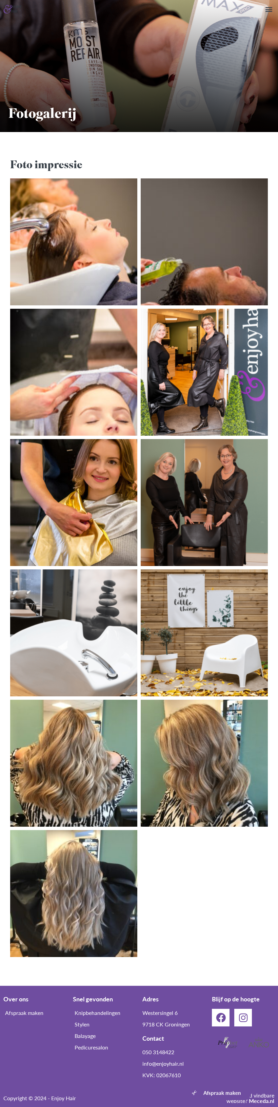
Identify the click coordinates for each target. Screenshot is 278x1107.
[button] (269, 9)
